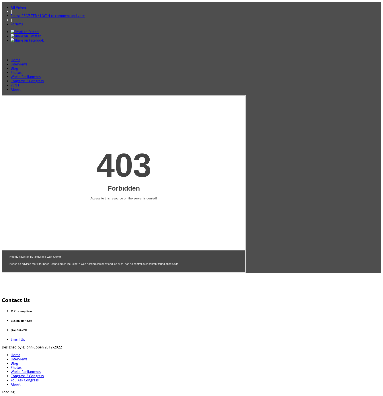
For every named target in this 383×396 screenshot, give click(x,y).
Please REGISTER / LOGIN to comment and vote (48, 16)
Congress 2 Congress (27, 81)
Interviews (19, 64)
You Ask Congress (25, 380)
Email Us (18, 339)
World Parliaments (26, 77)
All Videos (19, 7)
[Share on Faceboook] (27, 40)
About (16, 89)
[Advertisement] (191, 283)
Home (15, 60)
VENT (15, 85)
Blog (14, 68)
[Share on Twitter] (26, 36)
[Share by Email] (25, 32)
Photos (16, 73)
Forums (17, 24)
